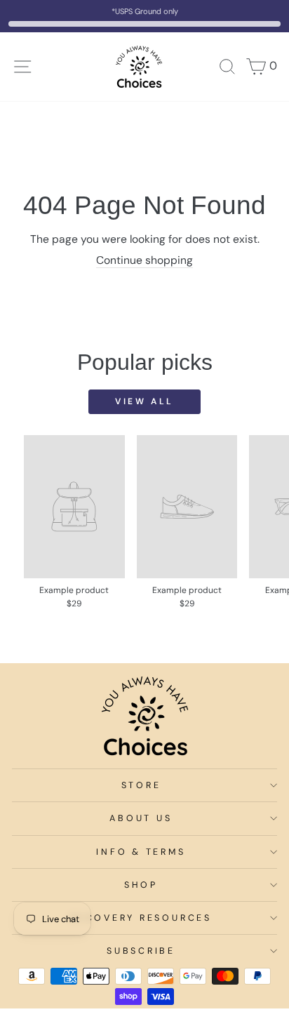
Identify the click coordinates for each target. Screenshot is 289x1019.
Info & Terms (140, 852)
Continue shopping (144, 260)
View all (144, 401)
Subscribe (141, 951)
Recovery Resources (141, 918)
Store (141, 785)
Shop (141, 885)
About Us (140, 818)
